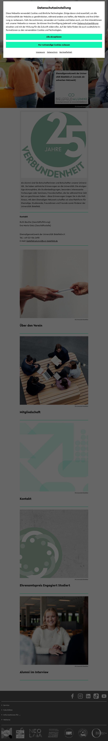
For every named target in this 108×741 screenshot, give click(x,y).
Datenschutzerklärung (87, 23)
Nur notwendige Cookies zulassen (54, 44)
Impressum (40, 52)
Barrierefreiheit (66, 52)
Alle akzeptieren (54, 36)
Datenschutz (52, 52)
